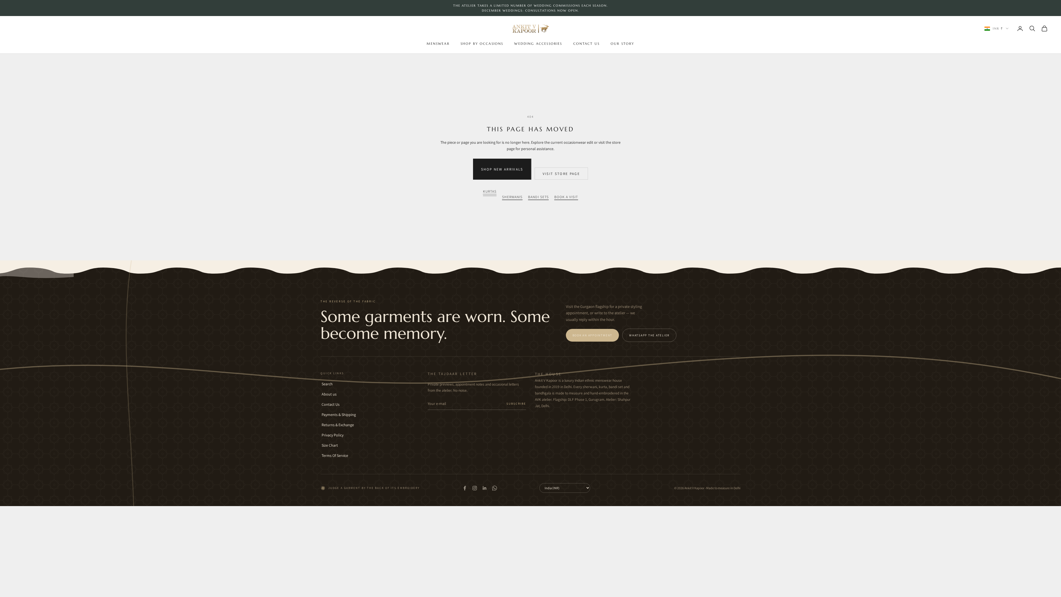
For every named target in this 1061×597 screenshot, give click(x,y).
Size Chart (330, 445)
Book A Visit (566, 197)
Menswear (438, 43)
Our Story (622, 43)
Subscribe (516, 403)
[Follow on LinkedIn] (484, 488)
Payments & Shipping (339, 414)
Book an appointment (592, 335)
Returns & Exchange (338, 424)
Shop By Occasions (482, 43)
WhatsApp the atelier (649, 335)
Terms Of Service (335, 455)
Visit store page (561, 173)
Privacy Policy (332, 435)
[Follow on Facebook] (465, 488)
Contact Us (586, 43)
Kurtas (490, 191)
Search (327, 383)
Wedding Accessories (538, 43)
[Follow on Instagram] (474, 488)
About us (329, 394)
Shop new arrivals (502, 169)
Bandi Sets (538, 197)
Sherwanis (512, 197)
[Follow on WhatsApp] (494, 488)
